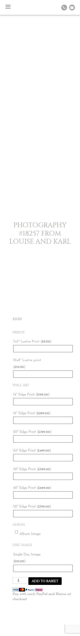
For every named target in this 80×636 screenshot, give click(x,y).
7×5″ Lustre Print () (32, 341)
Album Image (30, 534)
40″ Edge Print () (32, 488)
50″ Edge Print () (32, 506)
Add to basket (45, 581)
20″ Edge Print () (32, 432)
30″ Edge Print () (32, 469)
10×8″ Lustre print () (27, 364)
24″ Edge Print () (32, 450)
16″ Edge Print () (32, 413)
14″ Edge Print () (31, 394)
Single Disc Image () (27, 558)
